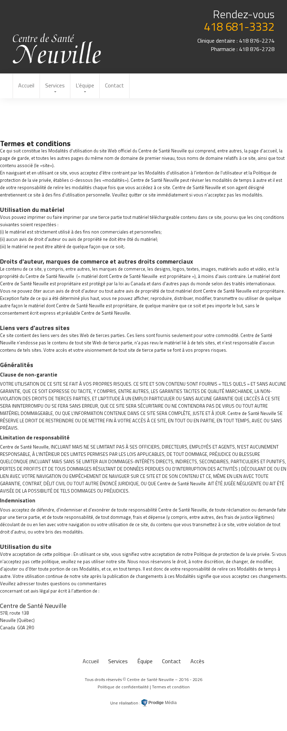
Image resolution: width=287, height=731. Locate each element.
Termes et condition (171, 686)
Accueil (26, 85)
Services (55, 85)
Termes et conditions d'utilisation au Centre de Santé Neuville (57, 48)
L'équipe (85, 85)
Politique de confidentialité (123, 686)
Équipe (145, 661)
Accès (197, 661)
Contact (114, 85)
